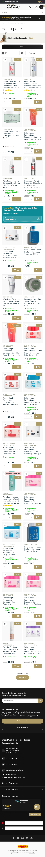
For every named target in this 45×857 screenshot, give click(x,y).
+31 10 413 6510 (11, 764)
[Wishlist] (36, 7)
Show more (22, 677)
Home (3, 23)
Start (31, 38)
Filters (21, 47)
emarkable (32, 853)
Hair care (11, 23)
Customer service (22, 721)
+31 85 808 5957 (11, 758)
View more (34, 814)
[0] (41, 7)
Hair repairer (21, 23)
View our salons (22, 727)
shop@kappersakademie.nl (15, 770)
